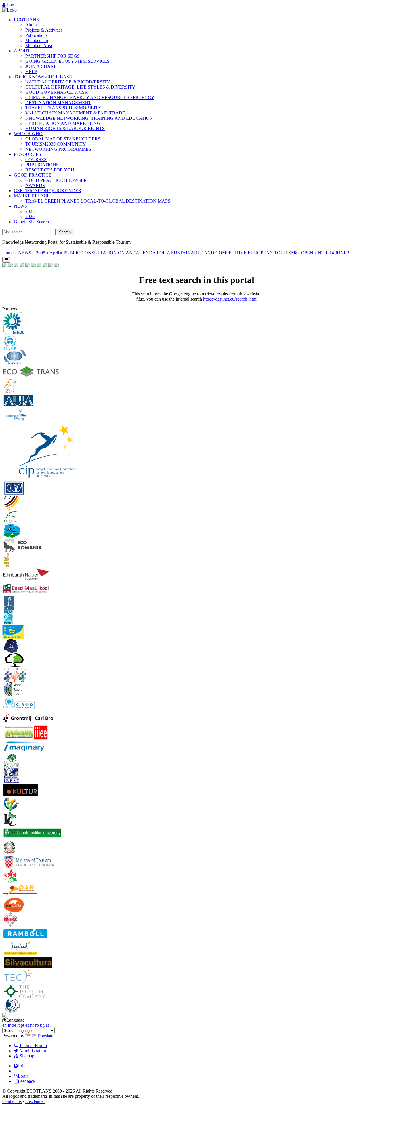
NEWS (20, 206)
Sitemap (26, 1055)
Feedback (26, 1081)
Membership (36, 40)
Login (23, 1076)
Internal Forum (33, 1045)
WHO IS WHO (28, 133)
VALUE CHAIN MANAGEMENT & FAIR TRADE (75, 112)
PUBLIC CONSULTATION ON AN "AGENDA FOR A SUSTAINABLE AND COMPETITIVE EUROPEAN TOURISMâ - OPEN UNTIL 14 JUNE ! (206, 252)
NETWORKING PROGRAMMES (58, 149)
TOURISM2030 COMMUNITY (55, 144)
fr (9, 1025)
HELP (31, 71)
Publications (36, 35)
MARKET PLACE (32, 195)
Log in (12, 4)
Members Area (38, 45)
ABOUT (22, 50)
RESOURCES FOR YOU (49, 169)
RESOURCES (27, 154)
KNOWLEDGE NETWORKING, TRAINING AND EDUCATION (89, 118)
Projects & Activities (43, 30)
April (54, 252)
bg (42, 1025)
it (18, 1025)
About (31, 24)
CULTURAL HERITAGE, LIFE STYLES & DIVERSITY (80, 87)
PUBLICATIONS (42, 164)
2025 (30, 211)
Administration (32, 1050)
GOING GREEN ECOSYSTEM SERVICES (67, 61)
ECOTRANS (26, 19)
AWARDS (35, 185)
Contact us (12, 1101)
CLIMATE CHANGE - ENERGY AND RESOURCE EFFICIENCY (89, 97)
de (14, 1025)
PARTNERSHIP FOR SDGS (52, 56)
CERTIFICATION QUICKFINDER (47, 190)
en (4, 1025)
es (27, 1025)
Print (22, 1065)
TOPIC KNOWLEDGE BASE (43, 76)
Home (8, 252)
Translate (45, 1035)
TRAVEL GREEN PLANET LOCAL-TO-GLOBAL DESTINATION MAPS (97, 200)
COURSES (36, 159)
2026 (30, 216)
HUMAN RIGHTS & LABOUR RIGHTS (65, 128)
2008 (40, 252)
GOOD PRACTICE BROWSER (56, 180)
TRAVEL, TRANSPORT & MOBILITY (63, 107)
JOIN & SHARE (41, 66)
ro (37, 1025)
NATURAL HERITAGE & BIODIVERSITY (67, 81)
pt (22, 1025)
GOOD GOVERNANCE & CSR (56, 92)
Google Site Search (31, 221)
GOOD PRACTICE (32, 175)
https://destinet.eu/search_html (230, 299)
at (47, 1025)
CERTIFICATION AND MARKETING (62, 123)
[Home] (9, 9)
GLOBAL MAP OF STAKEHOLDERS (62, 138)
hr (32, 1025)
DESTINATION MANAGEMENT (58, 102)
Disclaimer (35, 1101)
